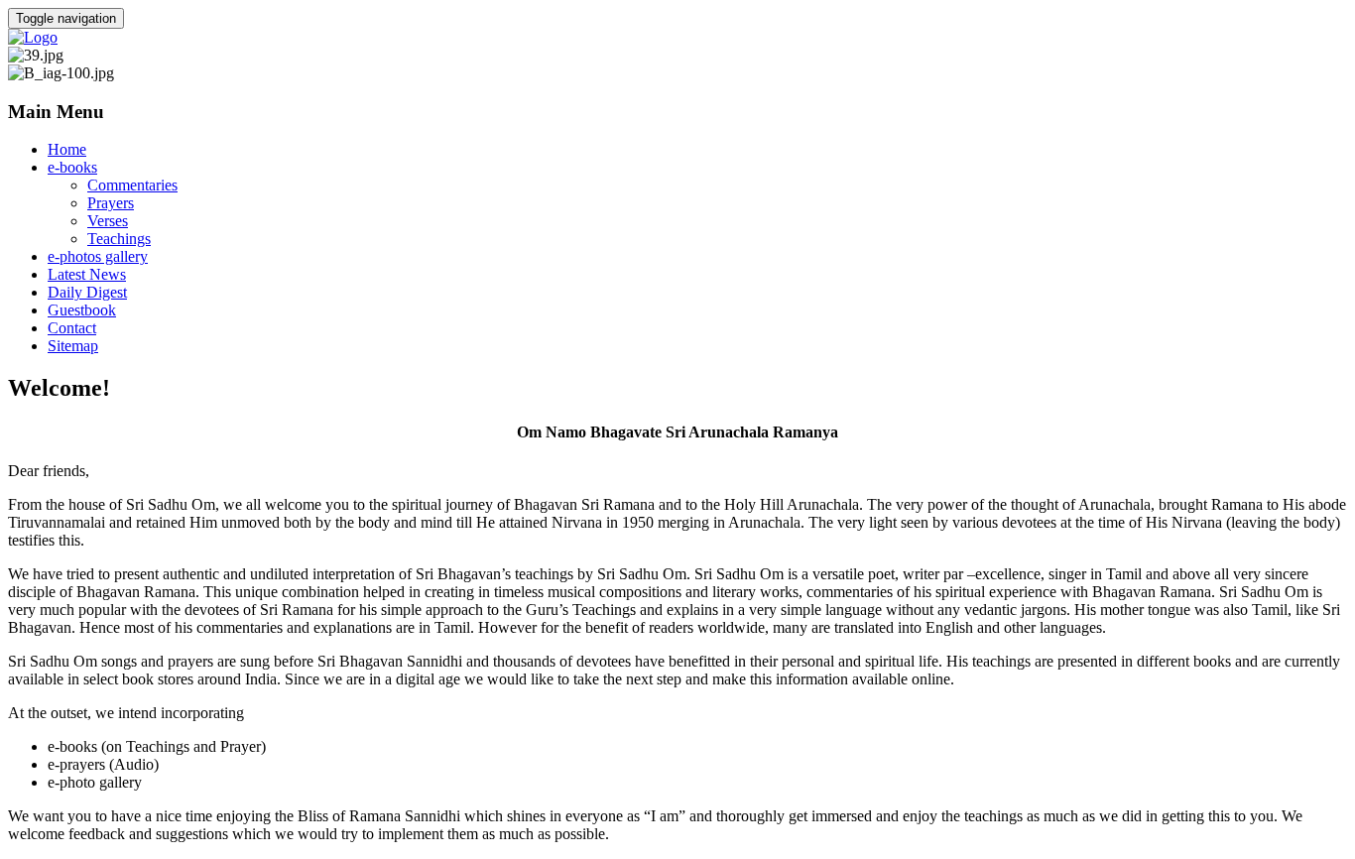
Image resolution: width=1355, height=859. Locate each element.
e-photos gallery (98, 256)
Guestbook (82, 310)
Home (67, 149)
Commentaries (132, 185)
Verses (107, 220)
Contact (72, 327)
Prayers (110, 202)
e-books (72, 167)
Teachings (119, 238)
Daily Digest (87, 292)
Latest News (87, 274)
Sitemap (73, 345)
